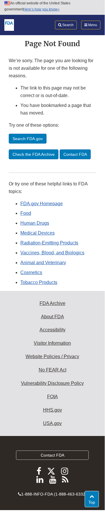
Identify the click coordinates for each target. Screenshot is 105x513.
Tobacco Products (38, 282)
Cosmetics (31, 272)
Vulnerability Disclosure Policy (52, 383)
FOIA (52, 396)
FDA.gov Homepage (41, 203)
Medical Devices (37, 232)
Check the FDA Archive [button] (34, 154)
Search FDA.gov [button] (28, 138)
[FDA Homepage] (9, 24)
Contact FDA (52, 455)
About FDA (52, 316)
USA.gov (52, 423)
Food (25, 213)
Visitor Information (52, 343)
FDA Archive (52, 303)
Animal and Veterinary (43, 262)
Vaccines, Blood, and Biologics (52, 252)
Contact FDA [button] (75, 154)
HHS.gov (52, 409)
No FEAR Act (52, 369)
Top (93, 502)
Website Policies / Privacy (52, 356)
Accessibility (52, 329)
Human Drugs (34, 223)
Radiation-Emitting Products (49, 242)
